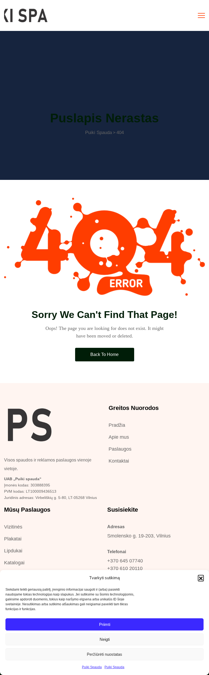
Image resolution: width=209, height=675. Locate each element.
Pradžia (117, 425)
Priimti (104, 624)
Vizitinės (13, 527)
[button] (201, 578)
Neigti (105, 639)
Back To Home (104, 354)
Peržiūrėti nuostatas (104, 654)
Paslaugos (120, 449)
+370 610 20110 (125, 568)
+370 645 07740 (125, 560)
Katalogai (14, 562)
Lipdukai (13, 550)
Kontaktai (119, 461)
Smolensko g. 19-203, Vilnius (139, 536)
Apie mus (119, 437)
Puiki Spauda (92, 667)
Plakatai (12, 539)
